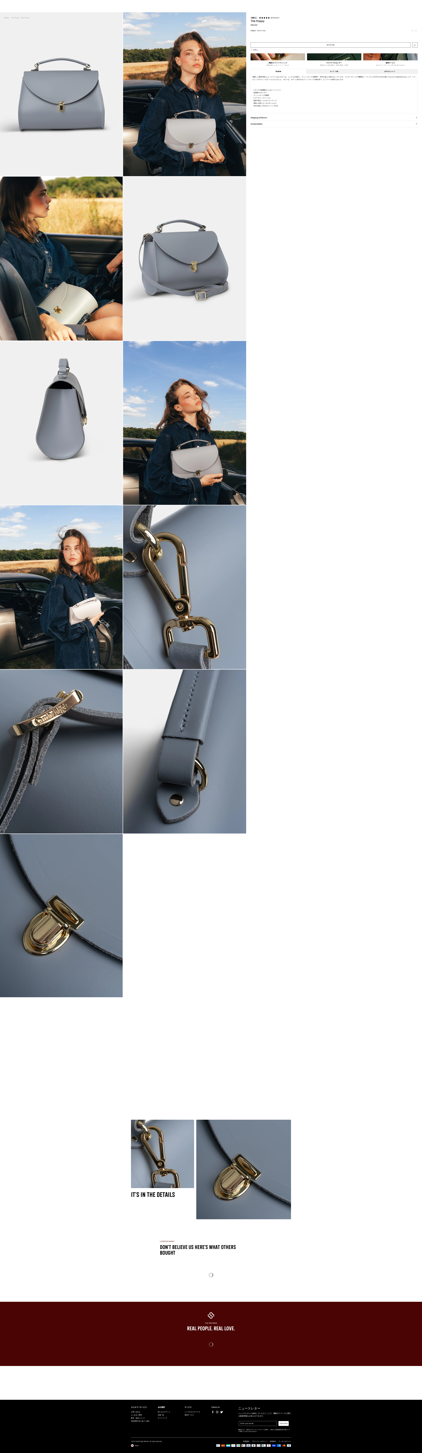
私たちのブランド (164, 1412)
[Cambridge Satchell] (18, 6)
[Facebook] (212, 1412)
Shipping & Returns (259, 118)
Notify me (330, 45)
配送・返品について (138, 1418)
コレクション (78, 6)
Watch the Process (217, 1089)
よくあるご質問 (136, 1415)
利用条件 (273, 1441)
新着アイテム (56, 6)
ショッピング (67, 6)
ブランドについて (90, 6)
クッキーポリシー (285, 1441)
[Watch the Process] (248, 1036)
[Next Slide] (292, 1050)
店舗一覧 (161, 1415)
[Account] (411, 6)
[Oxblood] (260, 36)
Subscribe (284, 1423)
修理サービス (189, 1415)
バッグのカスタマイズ (192, 1412)
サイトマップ (162, 1418)
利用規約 (246, 1441)
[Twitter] (221, 1412)
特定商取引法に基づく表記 (140, 1421)
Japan (137, 1445)
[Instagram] (217, 1412)
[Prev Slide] (129, 1050)
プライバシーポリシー (259, 1441)
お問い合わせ (135, 1412)
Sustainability (256, 124)
